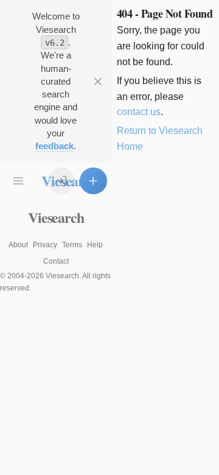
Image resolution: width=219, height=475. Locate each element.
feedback (54, 146)
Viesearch (55, 217)
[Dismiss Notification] (97, 81)
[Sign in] (61, 180)
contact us (139, 112)
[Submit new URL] (93, 180)
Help (95, 245)
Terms (72, 245)
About (18, 245)
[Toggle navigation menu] (18, 180)
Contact (56, 261)
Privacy (45, 245)
